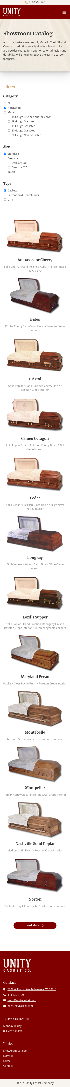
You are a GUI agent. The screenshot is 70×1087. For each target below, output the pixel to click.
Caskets (12, 190)
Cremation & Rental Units (23, 195)
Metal (11, 112)
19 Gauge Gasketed (23, 126)
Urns (11, 199)
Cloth (11, 103)
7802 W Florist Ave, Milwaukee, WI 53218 (31, 989)
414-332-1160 (37, 2)
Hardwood (14, 108)
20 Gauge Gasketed (23, 130)
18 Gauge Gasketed (23, 121)
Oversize (13, 158)
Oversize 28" (19, 163)
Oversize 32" (19, 167)
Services (8, 1055)
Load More (32, 925)
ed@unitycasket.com (20, 1006)
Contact (8, 1066)
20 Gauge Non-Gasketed (26, 135)
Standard (13, 153)
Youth (11, 172)
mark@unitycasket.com (21, 1000)
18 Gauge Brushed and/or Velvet (31, 117)
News (6, 1061)
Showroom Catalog (15, 1050)
